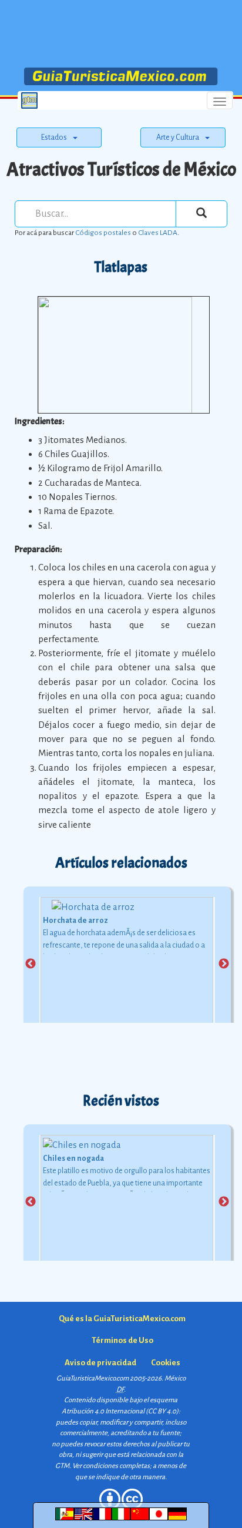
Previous (30, 964)
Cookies (165, 1362)
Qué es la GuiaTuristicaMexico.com (122, 1318)
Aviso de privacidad (100, 1362)
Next (224, 964)
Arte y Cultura (177, 137)
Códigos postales (103, 233)
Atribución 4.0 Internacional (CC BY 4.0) (120, 1411)
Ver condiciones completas (111, 1466)
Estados (54, 137)
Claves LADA (157, 233)
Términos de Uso (122, 1340)
